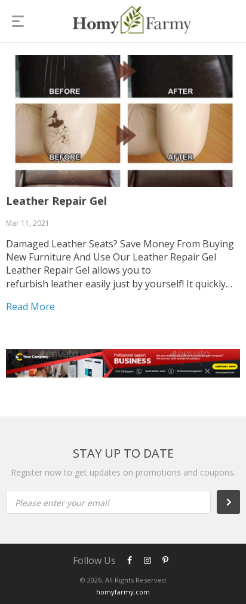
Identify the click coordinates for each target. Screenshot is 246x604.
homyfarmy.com (123, 591)
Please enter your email (62, 502)
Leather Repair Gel (56, 201)
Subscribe (235, 502)
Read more (30, 306)
